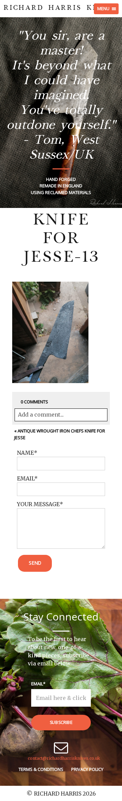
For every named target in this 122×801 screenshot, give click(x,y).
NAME (25, 452)
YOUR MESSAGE (38, 504)
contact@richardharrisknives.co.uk (64, 758)
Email (37, 684)
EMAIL (25, 478)
